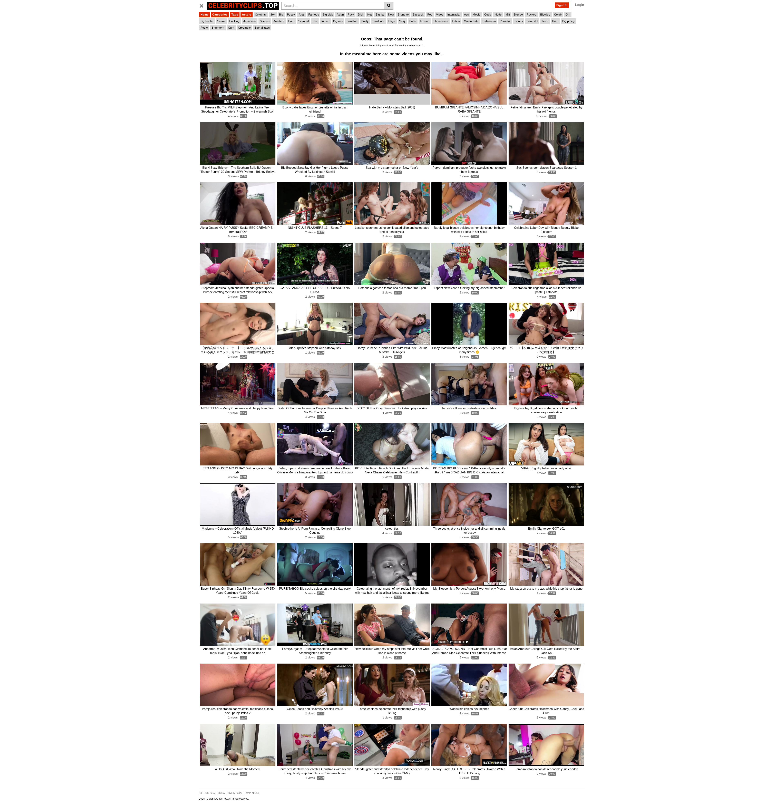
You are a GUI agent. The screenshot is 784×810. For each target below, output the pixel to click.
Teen (545, 21)
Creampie (244, 27)
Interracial (453, 14)
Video (439, 14)
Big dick (328, 14)
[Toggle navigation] (203, 5)
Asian (340, 14)
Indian (325, 21)
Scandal (303, 21)
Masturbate (471, 21)
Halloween (489, 21)
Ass (466, 14)
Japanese (249, 21)
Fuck (351, 14)
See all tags (262, 27)
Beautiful (532, 21)
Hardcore (378, 21)
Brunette (403, 14)
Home (204, 14)
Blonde (518, 14)
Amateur (278, 21)
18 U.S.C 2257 (207, 793)
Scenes (265, 21)
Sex (272, 14)
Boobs (519, 21)
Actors (246, 14)
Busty (365, 21)
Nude (498, 14)
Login (579, 5)
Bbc (315, 21)
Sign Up (561, 5)
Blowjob (545, 14)
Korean (424, 21)
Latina (456, 21)
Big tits (380, 14)
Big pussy (568, 21)
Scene (221, 21)
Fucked (531, 14)
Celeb (558, 14)
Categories (219, 14)
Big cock (418, 14)
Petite (204, 27)
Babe (412, 21)
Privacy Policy (234, 793)
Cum (231, 27)
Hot (369, 14)
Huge (391, 21)
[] (388, 6)
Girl (568, 14)
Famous (313, 14)
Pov (429, 14)
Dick (360, 14)
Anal (301, 14)
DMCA (221, 793)
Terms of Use (251, 793)
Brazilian (351, 21)
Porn (291, 21)
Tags (234, 14)
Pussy (291, 14)
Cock (487, 14)
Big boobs (206, 21)
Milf (508, 14)
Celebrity (260, 14)
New (391, 14)
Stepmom (218, 27)
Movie (476, 14)
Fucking (234, 21)
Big (281, 14)
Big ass (338, 21)
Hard (555, 21)
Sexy (402, 21)
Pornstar (505, 21)
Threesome (440, 21)
